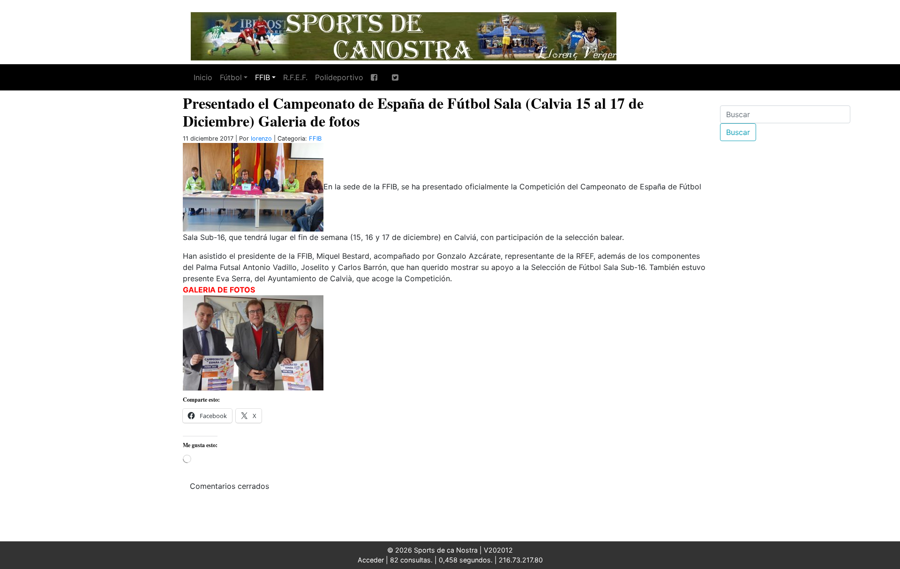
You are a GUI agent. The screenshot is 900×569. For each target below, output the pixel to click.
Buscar (738, 132)
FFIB (262, 77)
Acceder (371, 560)
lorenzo (261, 138)
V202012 (498, 550)
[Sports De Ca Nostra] (403, 35)
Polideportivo (339, 77)
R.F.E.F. (295, 77)
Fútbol (231, 77)
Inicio (203, 77)
